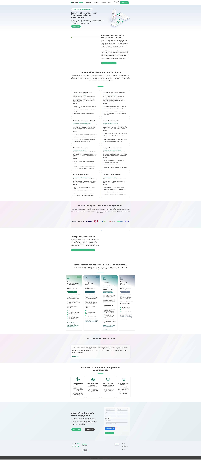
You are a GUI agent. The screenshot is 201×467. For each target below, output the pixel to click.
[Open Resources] (105, 2)
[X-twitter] (76, 446)
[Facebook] (78, 446)
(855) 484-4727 (85, 451)
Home (123, 443)
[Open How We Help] (98, 2)
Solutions (124, 445)
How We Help (125, 446)
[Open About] (110, 2)
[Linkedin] (73, 446)
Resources (124, 448)
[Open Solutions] (90, 2)
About (123, 449)
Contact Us (124, 450)
